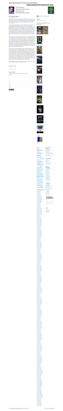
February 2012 (39, 357)
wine (38, 187)
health (39, 164)
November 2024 (39, 211)
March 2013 (38, 344)
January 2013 (39, 346)
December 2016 (39, 300)
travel (42, 182)
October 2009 (38, 384)
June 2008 (38, 400)
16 (46, 202)
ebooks (39, 155)
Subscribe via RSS (44, 16)
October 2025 (38, 200)
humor (41, 166)
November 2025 (39, 199)
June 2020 (38, 262)
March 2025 (38, 207)
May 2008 (38, 401)
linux (41, 167)
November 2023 (39, 222)
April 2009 (38, 390)
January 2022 (39, 243)
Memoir (39, 169)
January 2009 (39, 393)
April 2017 (38, 296)
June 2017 (38, 294)
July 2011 (38, 364)
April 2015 (38, 320)
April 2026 (38, 194)
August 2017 (38, 292)
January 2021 (39, 255)
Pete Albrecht (47, 178)
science (39, 179)
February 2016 (39, 310)
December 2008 (39, 394)
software (39, 181)
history (42, 164)
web (41, 184)
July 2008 (38, 399)
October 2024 (38, 212)
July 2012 (38, 352)
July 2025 (38, 203)
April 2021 (38, 252)
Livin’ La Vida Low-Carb (49, 162)
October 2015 (38, 314)
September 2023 (39, 224)
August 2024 (38, 214)
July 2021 (38, 249)
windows (42, 185)
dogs (41, 153)
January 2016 (39, 311)
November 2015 (39, 313)
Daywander (47, 185)
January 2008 (39, 405)
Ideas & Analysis (14, 65)
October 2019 (38, 269)
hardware (40, 162)
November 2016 (39, 301)
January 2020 (39, 267)
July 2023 (38, 226)
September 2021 (39, 247)
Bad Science (47, 159)
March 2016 (38, 309)
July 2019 (38, 272)
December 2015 (39, 312)
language (38, 167)
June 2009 (38, 388)
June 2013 (38, 341)
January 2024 (39, 220)
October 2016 (38, 302)
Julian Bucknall (48, 176)
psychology (14, 66)
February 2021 (39, 254)
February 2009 (39, 392)
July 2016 (38, 305)
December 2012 (39, 347)
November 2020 (39, 257)
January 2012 (39, 358)
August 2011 (38, 363)
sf (41, 179)
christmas (41, 152)
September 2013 (39, 338)
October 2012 (38, 349)
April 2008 (38, 402)
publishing (40, 176)
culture (12, 66)
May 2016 (38, 307)
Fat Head (47, 161)
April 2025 (38, 206)
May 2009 (38, 389)
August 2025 (38, 202)
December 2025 (39, 198)
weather (38, 184)
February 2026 (39, 196)
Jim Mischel (47, 174)
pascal (38, 170)
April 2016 (38, 308)
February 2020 (39, 266)
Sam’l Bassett (47, 179)
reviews (41, 177)
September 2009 (39, 385)
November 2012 (39, 348)
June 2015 (38, 318)
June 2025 (38, 204)
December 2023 (39, 221)
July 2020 (38, 261)
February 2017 (39, 298)
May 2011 (38, 366)
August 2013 (38, 339)
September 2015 (39, 315)
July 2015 (38, 317)
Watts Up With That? (48, 164)
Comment (10, 74)
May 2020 (38, 263)
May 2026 (38, 193)
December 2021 (39, 244)
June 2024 (38, 215)
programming (40, 172)
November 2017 (39, 290)
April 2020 (38, 264)
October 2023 (38, 223)
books (38, 152)
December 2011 (39, 359)
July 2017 (38, 293)
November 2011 (39, 360)
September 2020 (39, 259)
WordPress (27, 408)
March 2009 (38, 391)
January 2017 (39, 299)
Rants (43, 176)
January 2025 (39, 209)
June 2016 (38, 306)
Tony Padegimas (48, 180)
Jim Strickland (47, 175)
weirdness (38, 185)
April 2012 (38, 355)
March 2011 (38, 368)
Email (10, 84)
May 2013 (38, 342)
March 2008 (38, 403)
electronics (39, 157)
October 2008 (38, 396)
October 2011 (38, 361)
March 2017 (38, 297)
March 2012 (38, 356)
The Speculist (47, 163)
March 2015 (38, 321)
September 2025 (39, 201)
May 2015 (38, 319)
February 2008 (39, 404)
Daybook (47, 184)
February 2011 (39, 369)
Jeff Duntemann (15, 17)
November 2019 (39, 268)
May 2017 (38, 295)
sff (42, 179)
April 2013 (38, 343)
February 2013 (39, 345)
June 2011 (38, 365)
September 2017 (39, 291)
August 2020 (38, 260)
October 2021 (38, 246)
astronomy (40, 150)
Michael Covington (48, 177)
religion (38, 177)
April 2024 (38, 217)
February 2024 (39, 219)
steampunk (39, 182)
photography (41, 170)
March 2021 (38, 253)
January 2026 (39, 197)
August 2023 (38, 225)
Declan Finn (47, 173)
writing (41, 187)
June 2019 (38, 273)
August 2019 (38, 271)
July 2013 (38, 340)
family (40, 158)
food (43, 158)
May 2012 (38, 354)
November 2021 (39, 245)
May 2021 (38, 251)
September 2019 (39, 270)
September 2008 (39, 397)
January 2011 (38, 370)
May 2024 (38, 216)
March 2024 (38, 218)
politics (40, 171)
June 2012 (38, 353)
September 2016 (39, 303)
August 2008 (38, 398)
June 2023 (38, 227)
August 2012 (38, 351)
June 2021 (38, 250)
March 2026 (38, 195)
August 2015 (38, 316)
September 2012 (39, 350)
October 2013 (38, 337)
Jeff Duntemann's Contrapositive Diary (23, 3)
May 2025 (38, 205)
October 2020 (38, 258)
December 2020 (39, 256)
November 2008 (39, 395)
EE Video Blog (48, 160)
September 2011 (39, 362)
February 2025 (39, 208)
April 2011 (38, 367)
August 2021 (38, 248)
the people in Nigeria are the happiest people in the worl (23, 39)
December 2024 (39, 210)
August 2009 (38, 386)
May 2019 (38, 274)
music (42, 169)
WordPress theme (47, 408)
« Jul (46, 205)
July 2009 (38, 387)
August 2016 (38, 304)
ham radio (39, 160)
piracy (38, 171)
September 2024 (39, 213)
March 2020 (38, 265)
